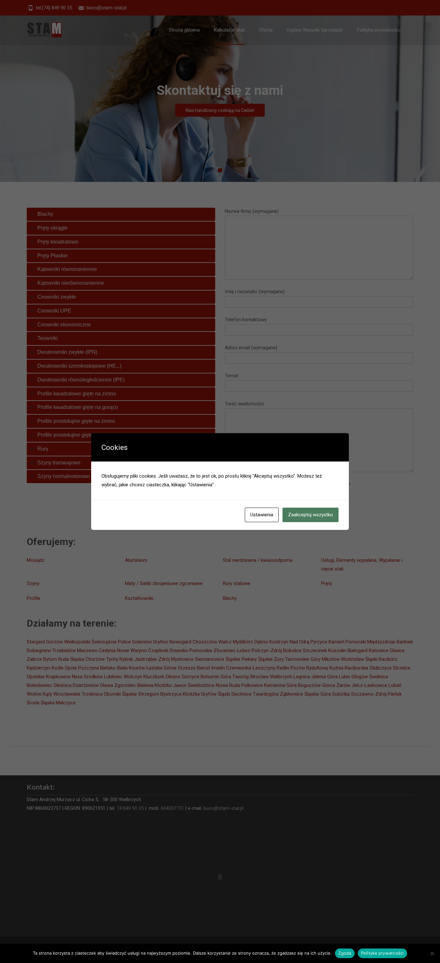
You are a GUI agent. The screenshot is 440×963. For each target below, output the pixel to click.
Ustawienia (261, 515)
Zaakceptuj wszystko (310, 515)
